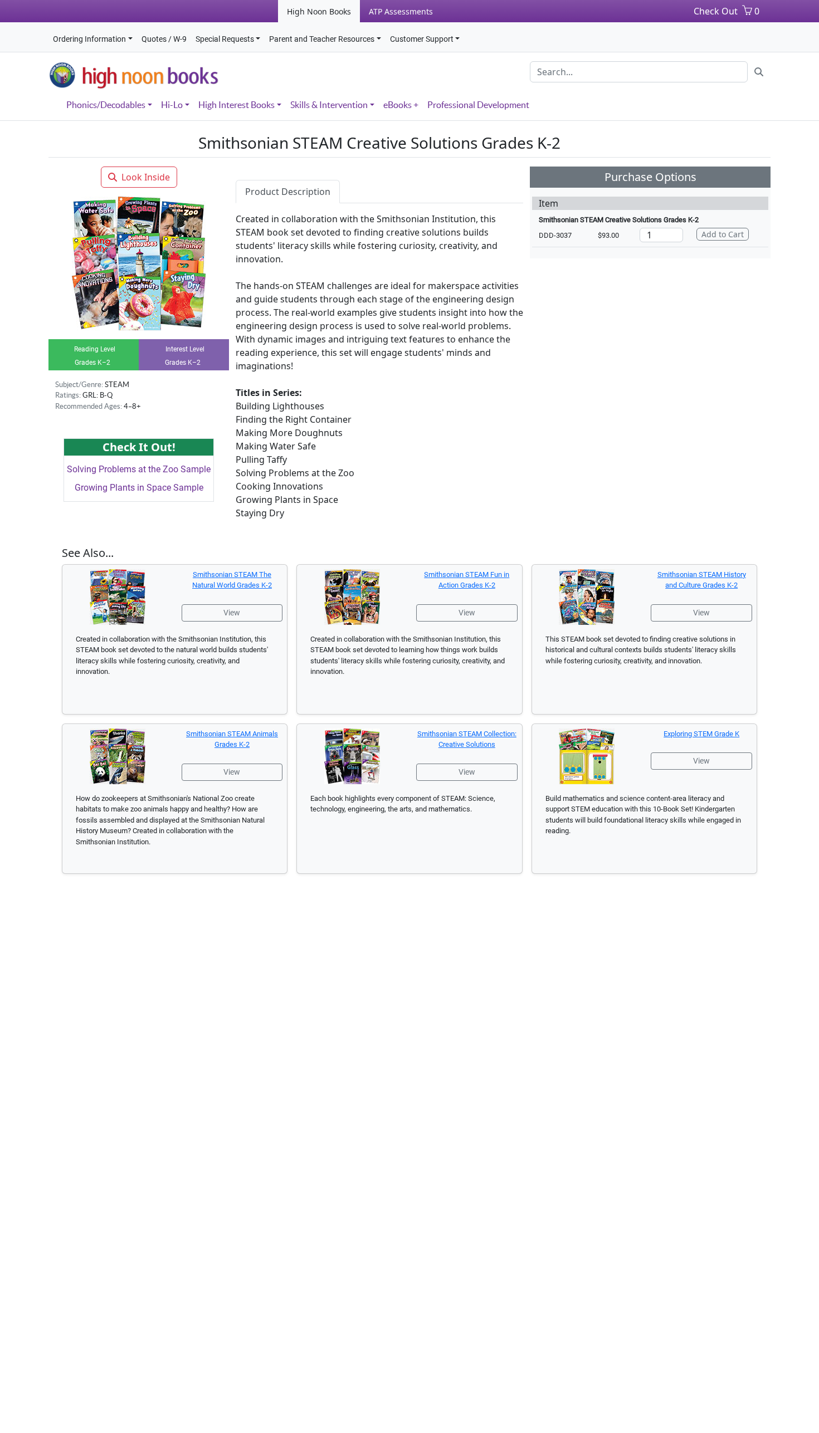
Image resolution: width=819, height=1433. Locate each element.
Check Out (716, 11)
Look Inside (145, 177)
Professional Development (478, 105)
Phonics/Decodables (105, 105)
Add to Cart (722, 234)
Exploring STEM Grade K (701, 734)
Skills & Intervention (329, 105)
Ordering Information (89, 39)
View (231, 612)
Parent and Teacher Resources (321, 39)
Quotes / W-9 (164, 39)
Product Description (287, 191)
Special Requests (225, 39)
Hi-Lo (172, 105)
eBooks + (400, 105)
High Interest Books (236, 105)
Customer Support (422, 39)
